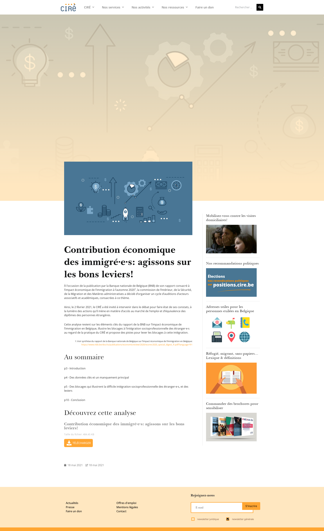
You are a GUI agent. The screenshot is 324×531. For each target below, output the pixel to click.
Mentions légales (127, 507)
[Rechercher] (259, 7)
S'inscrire (251, 506)
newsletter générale (242, 519)
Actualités (72, 503)
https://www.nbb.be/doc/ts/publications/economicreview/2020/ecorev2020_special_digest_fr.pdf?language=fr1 (136, 344)
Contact (121, 511)
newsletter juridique (208, 519)
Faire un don (204, 7)
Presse (70, 507)
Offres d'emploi (126, 503)
